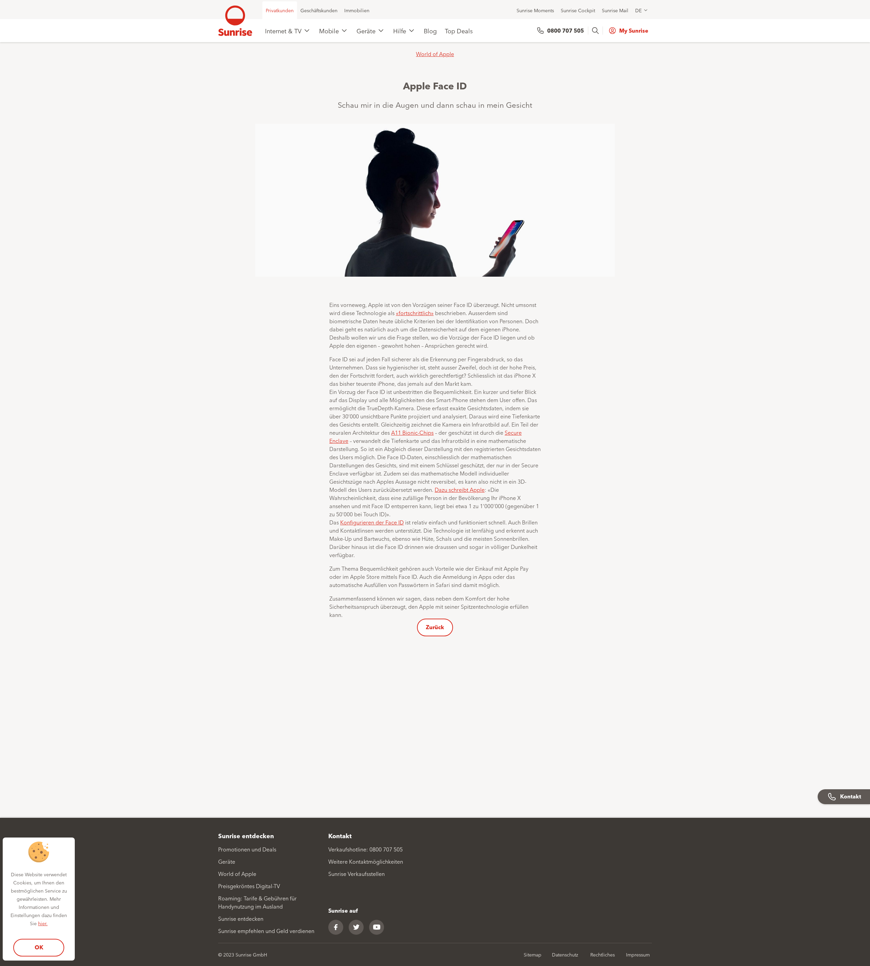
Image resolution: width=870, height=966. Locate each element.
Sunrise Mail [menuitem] (615, 10)
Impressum (638, 954)
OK (39, 947)
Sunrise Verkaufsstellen (356, 873)
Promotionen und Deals (247, 849)
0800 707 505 (565, 30)
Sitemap (532, 954)
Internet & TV (283, 30)
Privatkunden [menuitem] (280, 10)
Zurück (435, 627)
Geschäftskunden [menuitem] (318, 10)
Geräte (366, 30)
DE (638, 10)
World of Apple (435, 53)
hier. (43, 923)
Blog (430, 30)
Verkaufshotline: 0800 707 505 (365, 849)
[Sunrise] (235, 20)
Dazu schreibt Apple (460, 489)
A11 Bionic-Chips (412, 432)
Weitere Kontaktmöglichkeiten (365, 861)
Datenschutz (565, 954)
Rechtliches (602, 954)
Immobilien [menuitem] (356, 10)
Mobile (329, 30)
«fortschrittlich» (415, 312)
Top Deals (459, 30)
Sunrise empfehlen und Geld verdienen (266, 930)
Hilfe (399, 30)
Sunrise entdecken (240, 918)
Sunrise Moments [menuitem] (535, 10)
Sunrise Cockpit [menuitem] (578, 10)
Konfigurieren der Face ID (372, 522)
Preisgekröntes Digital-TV (249, 886)
